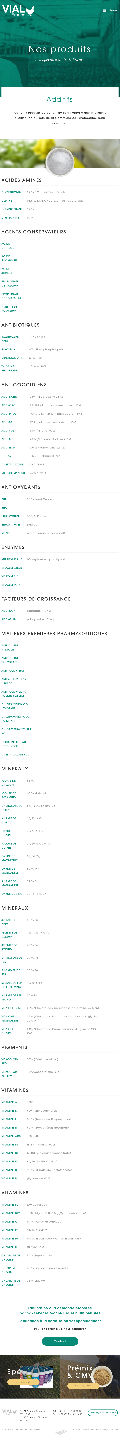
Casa (115, 1429)
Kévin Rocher (93, 1429)
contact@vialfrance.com (102, 1413)
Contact (60, 1341)
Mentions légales (31, 1429)
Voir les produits (23, 1382)
